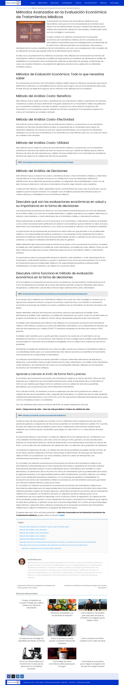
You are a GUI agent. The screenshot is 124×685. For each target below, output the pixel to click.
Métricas (103, 3)
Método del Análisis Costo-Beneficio (33, 530)
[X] (13, 676)
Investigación (67, 3)
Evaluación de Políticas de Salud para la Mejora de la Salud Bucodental (85, 586)
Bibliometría (42, 3)
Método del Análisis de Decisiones (32, 539)
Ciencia (78, 3)
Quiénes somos (28, 682)
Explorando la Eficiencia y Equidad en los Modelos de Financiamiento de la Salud (36, 586)
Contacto (72, 682)
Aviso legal (39, 682)
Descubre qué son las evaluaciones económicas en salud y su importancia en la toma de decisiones (58, 542)
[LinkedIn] (22, 676)
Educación (55, 3)
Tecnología (114, 3)
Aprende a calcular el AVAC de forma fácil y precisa (41, 548)
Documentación (90, 3)
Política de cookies (83, 682)
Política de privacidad (52, 682)
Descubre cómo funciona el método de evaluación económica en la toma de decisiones (53, 545)
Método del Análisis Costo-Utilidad (33, 536)
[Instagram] (17, 676)
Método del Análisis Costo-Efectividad (34, 533)
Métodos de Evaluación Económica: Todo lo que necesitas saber (44, 527)
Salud (33, 3)
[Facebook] (9, 676)
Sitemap (64, 682)
